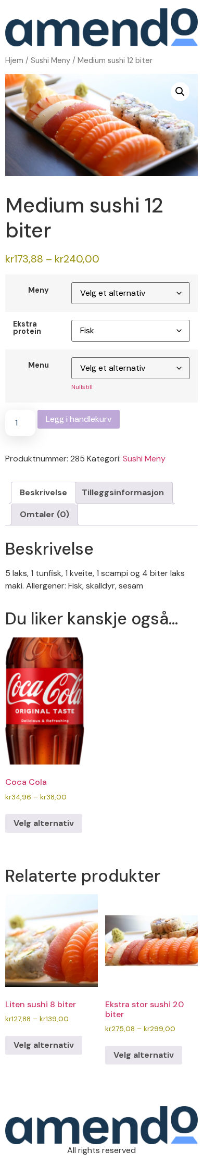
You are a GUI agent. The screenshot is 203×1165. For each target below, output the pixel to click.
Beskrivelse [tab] (43, 492)
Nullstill (82, 387)
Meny (38, 290)
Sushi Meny (50, 60)
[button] (180, 91)
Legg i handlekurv (78, 419)
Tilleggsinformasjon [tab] (123, 492)
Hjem (14, 60)
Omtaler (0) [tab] (44, 514)
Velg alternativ (44, 823)
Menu (38, 365)
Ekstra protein (27, 327)
